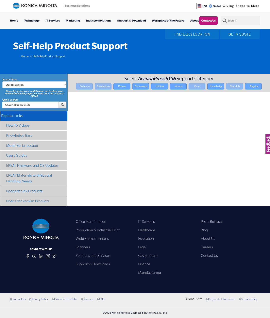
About (194, 20)
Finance (144, 264)
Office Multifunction (91, 221)
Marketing (73, 20)
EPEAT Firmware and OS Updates (32, 165)
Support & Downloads (93, 264)
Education (146, 238)
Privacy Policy (39, 299)
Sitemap (88, 299)
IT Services (52, 20)
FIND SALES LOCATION (192, 34)
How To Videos (17, 125)
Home (14, 20)
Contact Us (208, 20)
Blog (204, 230)
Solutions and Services (93, 255)
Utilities (160, 86)
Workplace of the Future (168, 20)
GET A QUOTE (239, 34)
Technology (32, 20)
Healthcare (146, 230)
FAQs (102, 299)
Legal (142, 247)
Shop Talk (235, 86)
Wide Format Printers (92, 238)
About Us (208, 238)
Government (148, 255)
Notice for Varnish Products (27, 201)
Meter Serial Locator (22, 145)
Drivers (122, 86)
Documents (141, 86)
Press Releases (212, 221)
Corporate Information (221, 299)
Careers (207, 247)
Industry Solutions (98, 20)
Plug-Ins (253, 86)
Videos (178, 86)
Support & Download (131, 20)
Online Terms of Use (65, 299)
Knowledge (216, 86)
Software (85, 86)
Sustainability (249, 299)
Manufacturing (149, 272)
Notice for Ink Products (24, 191)
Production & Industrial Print (98, 230)
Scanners (83, 247)
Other (197, 86)
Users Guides (16, 155)
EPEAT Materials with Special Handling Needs (29, 178)
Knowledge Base (19, 135)
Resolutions (103, 86)
